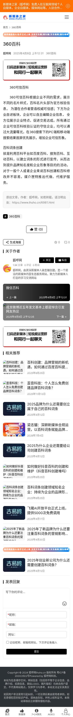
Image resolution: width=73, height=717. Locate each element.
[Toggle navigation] (66, 17)
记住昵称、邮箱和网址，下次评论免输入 (33, 642)
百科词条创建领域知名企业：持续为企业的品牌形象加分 (48, 489)
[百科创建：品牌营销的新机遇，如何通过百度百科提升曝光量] (14, 367)
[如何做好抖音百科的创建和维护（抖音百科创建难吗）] (14, 471)
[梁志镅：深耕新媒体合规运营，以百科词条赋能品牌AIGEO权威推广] (14, 429)
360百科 (51, 53)
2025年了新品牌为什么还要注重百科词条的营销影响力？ (48, 531)
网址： (12, 634)
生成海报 (15, 242)
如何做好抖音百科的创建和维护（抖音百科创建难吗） (48, 468)
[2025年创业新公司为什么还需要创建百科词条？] (14, 565)
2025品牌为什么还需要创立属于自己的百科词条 (48, 406)
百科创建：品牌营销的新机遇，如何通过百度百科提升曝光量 (48, 364)
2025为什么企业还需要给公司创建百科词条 (48, 448)
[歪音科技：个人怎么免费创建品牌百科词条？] (14, 388)
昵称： (13, 614)
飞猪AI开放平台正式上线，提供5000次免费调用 (47, 510)
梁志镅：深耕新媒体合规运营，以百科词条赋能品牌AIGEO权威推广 (48, 427)
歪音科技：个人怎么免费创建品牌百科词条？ (48, 385)
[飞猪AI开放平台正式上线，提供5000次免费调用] (14, 513)
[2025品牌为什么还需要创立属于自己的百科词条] (14, 409)
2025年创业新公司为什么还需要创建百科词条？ (48, 562)
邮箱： (13, 624)
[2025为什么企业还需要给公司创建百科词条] (14, 450)
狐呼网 (7, 53)
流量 (13, 132)
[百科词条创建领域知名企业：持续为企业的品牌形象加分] (14, 492)
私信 (64, 260)
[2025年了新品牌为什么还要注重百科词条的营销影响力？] (14, 534)
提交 (36, 651)
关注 (48, 260)
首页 (5, 27)
